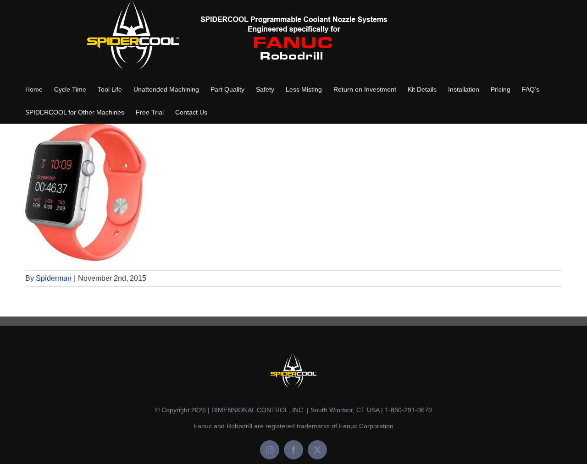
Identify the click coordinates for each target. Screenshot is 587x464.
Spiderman (54, 278)
